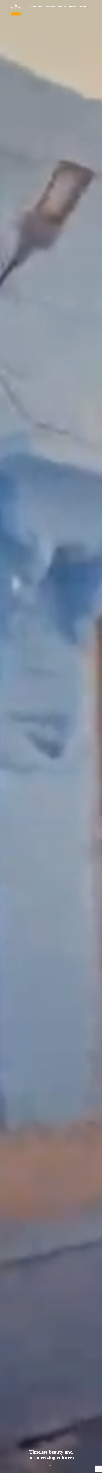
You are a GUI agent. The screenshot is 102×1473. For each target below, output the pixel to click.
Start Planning (16, 13)
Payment (82, 6)
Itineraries (62, 6)
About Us (72, 6)
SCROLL (51, 1465)
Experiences (50, 6)
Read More (51, 1463)
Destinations (37, 6)
